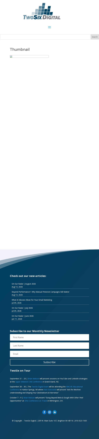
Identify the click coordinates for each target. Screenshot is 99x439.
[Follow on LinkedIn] (55, 412)
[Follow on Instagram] (49, 412)
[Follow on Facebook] (44, 412)
